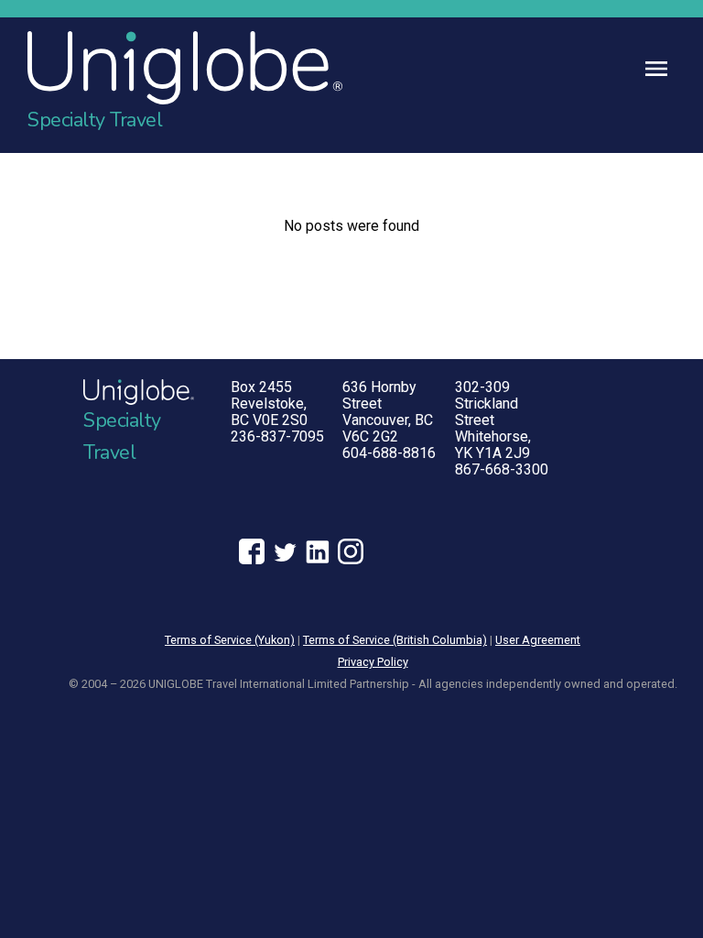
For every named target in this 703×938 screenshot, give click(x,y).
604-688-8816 (389, 453)
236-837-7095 (277, 436)
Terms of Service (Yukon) (230, 640)
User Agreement (537, 640)
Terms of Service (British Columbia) (395, 640)
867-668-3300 (501, 469)
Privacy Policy (373, 662)
